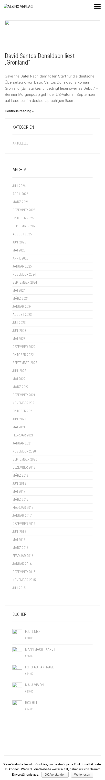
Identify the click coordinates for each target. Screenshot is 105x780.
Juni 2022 (19, 371)
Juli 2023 (19, 323)
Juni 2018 (19, 483)
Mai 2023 (18, 339)
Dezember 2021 (23, 395)
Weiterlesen (82, 774)
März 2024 (20, 298)
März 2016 (20, 548)
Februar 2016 (22, 556)
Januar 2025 (22, 266)
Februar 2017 (22, 508)
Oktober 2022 (23, 355)
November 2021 (24, 403)
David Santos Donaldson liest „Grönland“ (40, 59)
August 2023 (22, 315)
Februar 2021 (22, 435)
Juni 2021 (19, 419)
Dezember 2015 (23, 572)
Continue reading (18, 111)
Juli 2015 (19, 588)
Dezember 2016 (23, 524)
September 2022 (24, 363)
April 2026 (20, 194)
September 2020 (24, 459)
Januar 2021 (22, 443)
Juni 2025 (19, 242)
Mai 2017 (18, 491)
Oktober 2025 (23, 218)
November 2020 (24, 451)
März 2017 (20, 499)
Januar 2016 (22, 564)
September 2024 (24, 282)
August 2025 (22, 234)
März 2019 (20, 475)
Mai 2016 (18, 540)
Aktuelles (20, 143)
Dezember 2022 (23, 347)
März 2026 (20, 202)
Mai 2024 (18, 290)
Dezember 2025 (23, 210)
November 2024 (24, 274)
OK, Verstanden (55, 774)
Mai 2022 (18, 379)
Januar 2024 (22, 306)
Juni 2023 (19, 331)
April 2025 (20, 258)
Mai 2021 (18, 427)
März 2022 (20, 387)
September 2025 (24, 226)
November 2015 (24, 580)
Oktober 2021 (23, 411)
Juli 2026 (19, 186)
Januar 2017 (22, 516)
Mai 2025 (18, 250)
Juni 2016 (19, 532)
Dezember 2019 (23, 467)
